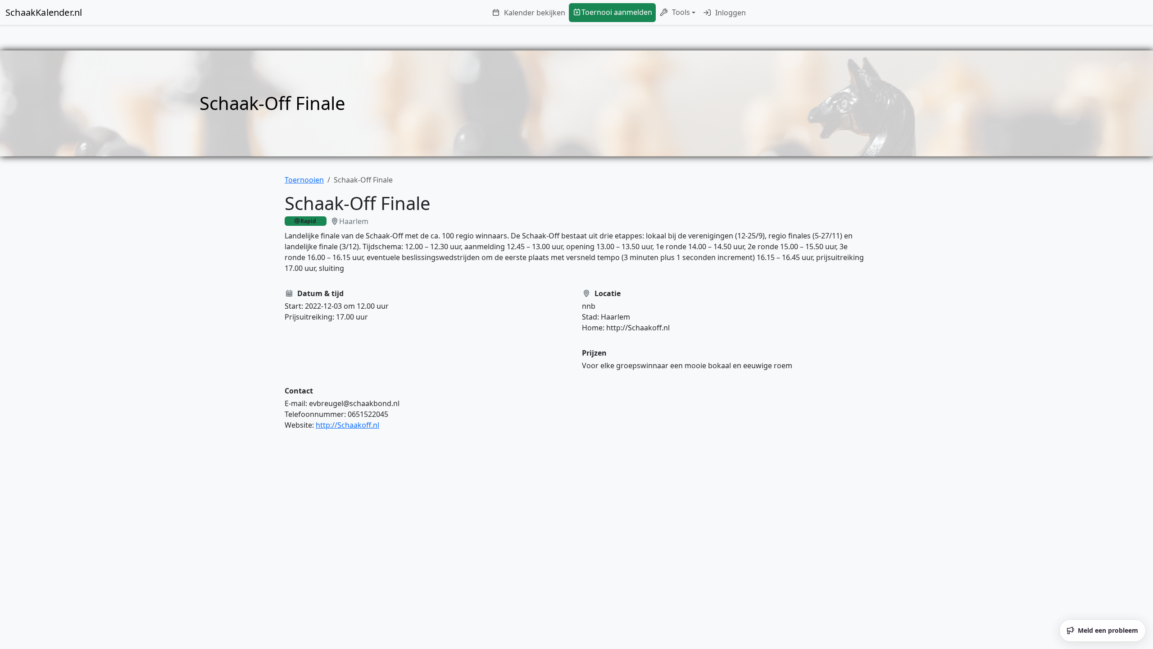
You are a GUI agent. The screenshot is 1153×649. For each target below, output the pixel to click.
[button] (677, 12)
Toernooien (304, 180)
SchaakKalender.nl (43, 12)
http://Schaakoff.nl (347, 425)
